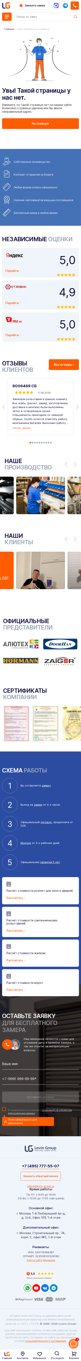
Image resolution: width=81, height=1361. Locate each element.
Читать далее (21, 427)
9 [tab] (48, 443)
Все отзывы (63, 364)
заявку (46, 785)
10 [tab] (51, 443)
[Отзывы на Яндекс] (40, 1275)
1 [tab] (30, 443)
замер (38, 804)
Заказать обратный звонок (40, 1176)
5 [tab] (39, 443)
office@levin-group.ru (40, 1186)
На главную (40, 123)
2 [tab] (32, 443)
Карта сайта (34, 1260)
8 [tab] (46, 443)
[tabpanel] (40, 406)
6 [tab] (42, 443)
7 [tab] (44, 443)
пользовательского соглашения (45, 1340)
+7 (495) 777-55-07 (40, 1166)
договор (46, 822)
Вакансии (49, 1260)
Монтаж (26, 843)
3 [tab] (35, 443)
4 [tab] (37, 443)
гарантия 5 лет (50, 862)
